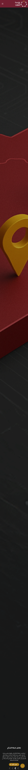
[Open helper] (22, 766)
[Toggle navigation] (2, 4)
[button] (18, 768)
